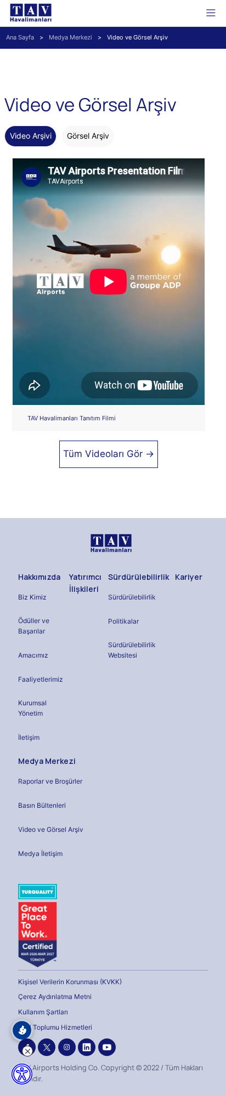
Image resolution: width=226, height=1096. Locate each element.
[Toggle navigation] (211, 12)
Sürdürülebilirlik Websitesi (132, 650)
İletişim (28, 737)
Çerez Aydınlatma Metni (55, 996)
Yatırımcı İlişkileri (85, 583)
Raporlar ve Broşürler (50, 781)
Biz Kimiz (32, 597)
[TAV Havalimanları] (110, 543)
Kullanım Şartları (43, 1012)
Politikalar (123, 621)
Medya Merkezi (70, 37)
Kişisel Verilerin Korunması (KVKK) (70, 982)
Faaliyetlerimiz (40, 679)
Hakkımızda (39, 577)
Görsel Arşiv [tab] (88, 135)
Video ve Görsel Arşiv (50, 829)
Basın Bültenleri (42, 805)
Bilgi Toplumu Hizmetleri (55, 1027)
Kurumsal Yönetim (32, 708)
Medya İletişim (40, 853)
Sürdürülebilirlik (138, 577)
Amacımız (33, 655)
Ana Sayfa (20, 37)
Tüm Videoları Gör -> (108, 453)
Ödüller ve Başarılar (33, 625)
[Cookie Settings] (22, 1030)
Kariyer (188, 577)
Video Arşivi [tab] (31, 135)
